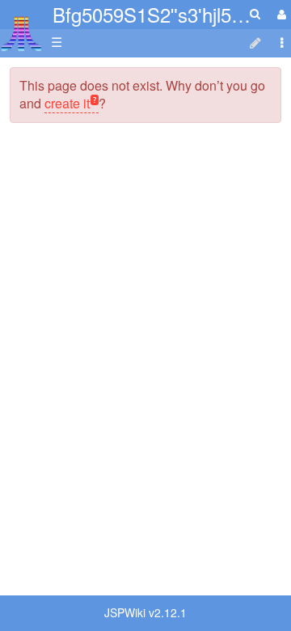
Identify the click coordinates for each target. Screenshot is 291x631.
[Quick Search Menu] (255, 13)
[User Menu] (279, 14)
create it (67, 103)
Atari (21, 33)
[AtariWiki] (21, 28)
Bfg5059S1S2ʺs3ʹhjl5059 (158, 14)
